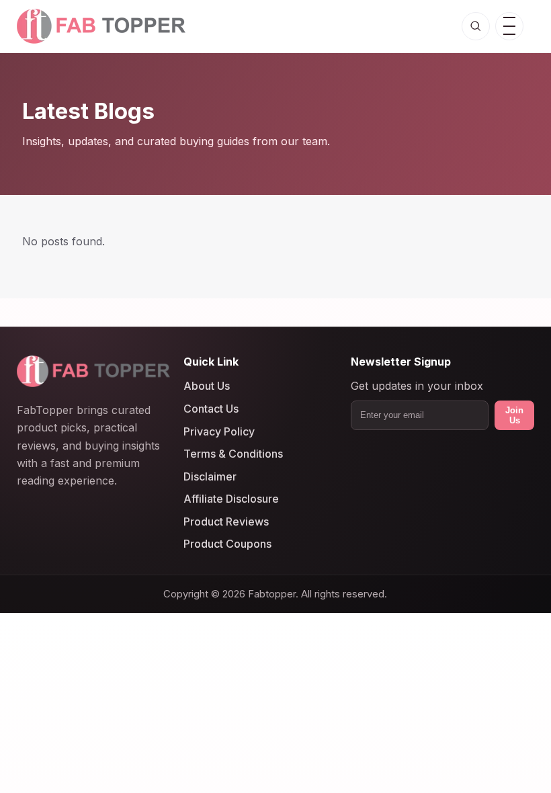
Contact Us (211, 408)
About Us (206, 385)
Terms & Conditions (233, 453)
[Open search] (476, 26)
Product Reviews (226, 521)
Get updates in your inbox (417, 385)
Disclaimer (210, 476)
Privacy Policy (219, 430)
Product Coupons (227, 543)
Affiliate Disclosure (231, 498)
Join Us (514, 415)
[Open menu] (509, 26)
